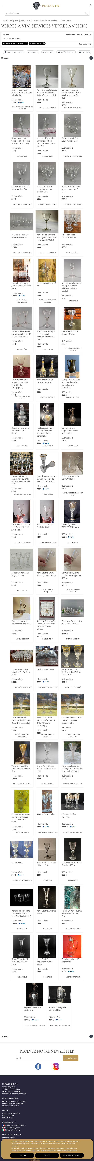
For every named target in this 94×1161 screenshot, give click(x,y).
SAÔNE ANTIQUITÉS (22, 832)
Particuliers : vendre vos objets (14, 1094)
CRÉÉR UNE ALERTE (67, 52)
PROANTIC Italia (8, 1118)
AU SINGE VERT (22, 929)
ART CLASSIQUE (47, 494)
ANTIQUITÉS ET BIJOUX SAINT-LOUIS (73, 494)
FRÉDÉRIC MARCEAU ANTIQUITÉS (22, 735)
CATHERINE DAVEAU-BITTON (47, 687)
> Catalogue (12, 21)
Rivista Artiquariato (12, 1130)
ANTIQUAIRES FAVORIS (15, 52)
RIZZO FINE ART (22, 446)
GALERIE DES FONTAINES (47, 108)
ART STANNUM (73, 542)
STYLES (79, 35)
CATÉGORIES (70, 35)
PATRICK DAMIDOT (72, 639)
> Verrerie (28, 21)
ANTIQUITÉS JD (22, 156)
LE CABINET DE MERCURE (22, 542)
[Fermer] (26, 43)
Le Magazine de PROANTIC (15, 1125)
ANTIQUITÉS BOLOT (22, 639)
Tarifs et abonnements (11, 1089)
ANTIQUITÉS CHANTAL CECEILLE (22, 397)
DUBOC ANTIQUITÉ (72, 397)
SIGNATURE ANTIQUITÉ (73, 687)
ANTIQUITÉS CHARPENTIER (22, 687)
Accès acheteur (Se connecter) (13, 1101)
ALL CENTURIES (73, 446)
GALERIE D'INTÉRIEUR (72, 977)
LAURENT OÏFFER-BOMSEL (22, 784)
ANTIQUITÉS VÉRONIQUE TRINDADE (47, 301)
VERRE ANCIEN (22, 591)
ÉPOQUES (87, 35)
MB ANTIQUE (47, 880)
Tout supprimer (85, 44)
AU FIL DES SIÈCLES (72, 253)
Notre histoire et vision (11, 1113)
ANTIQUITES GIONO (47, 397)
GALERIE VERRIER (47, 784)
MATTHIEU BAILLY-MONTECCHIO (22, 301)
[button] (33, 52)
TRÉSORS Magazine (12, 1128)
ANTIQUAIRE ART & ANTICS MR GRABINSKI (22, 108)
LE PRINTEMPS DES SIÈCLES (72, 784)
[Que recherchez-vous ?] (86, 13)
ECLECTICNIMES (47, 446)
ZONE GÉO (86, 52)
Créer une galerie (9, 1087)
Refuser (47, 1155)
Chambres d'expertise (10, 1106)
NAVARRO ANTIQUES (73, 929)
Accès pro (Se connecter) (11, 1091)
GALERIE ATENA (47, 639)
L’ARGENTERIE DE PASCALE (73, 156)
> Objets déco (20, 21)
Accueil (5, 21)
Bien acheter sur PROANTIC (12, 1103)
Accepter (22, 1155)
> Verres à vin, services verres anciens (44, 21)
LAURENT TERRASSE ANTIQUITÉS (47, 590)
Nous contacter (8, 1115)
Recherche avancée (13, 38)
